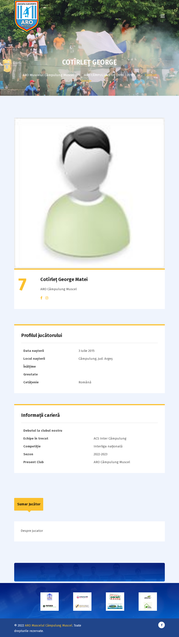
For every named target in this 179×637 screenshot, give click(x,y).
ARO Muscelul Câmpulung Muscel (48, 625)
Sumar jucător (28, 504)
